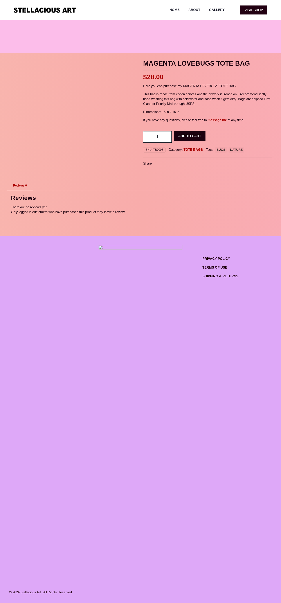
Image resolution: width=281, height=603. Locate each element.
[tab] (20, 186)
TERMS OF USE (214, 267)
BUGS (220, 149)
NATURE (236, 149)
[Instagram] (250, 592)
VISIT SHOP (254, 10)
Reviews (20, 185)
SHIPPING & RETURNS (220, 276)
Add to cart (189, 136)
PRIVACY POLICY (216, 258)
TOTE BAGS (193, 149)
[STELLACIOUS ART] (45, 10)
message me (217, 120)
